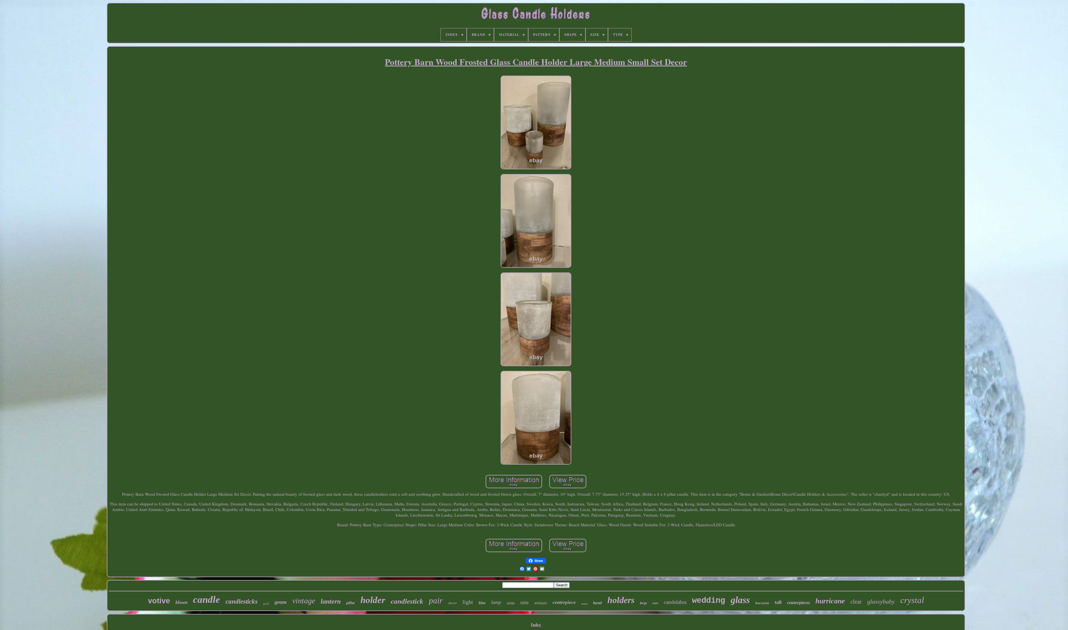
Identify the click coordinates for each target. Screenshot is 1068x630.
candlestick (407, 601)
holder (372, 600)
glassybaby (881, 601)
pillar (350, 603)
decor (452, 603)
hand (597, 603)
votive (159, 601)
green (281, 602)
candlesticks (242, 601)
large (643, 603)
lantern (331, 601)
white (511, 603)
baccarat (762, 603)
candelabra (675, 602)
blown (181, 602)
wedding (708, 600)
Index (536, 624)
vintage (303, 600)
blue (482, 603)
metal (584, 603)
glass (740, 600)
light (468, 602)
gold (266, 603)
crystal (912, 600)
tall (778, 602)
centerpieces (798, 602)
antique (540, 603)
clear (856, 601)
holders (620, 600)
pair (436, 600)
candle (206, 599)
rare (655, 603)
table (524, 602)
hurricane (830, 601)
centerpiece (564, 602)
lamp (496, 602)
